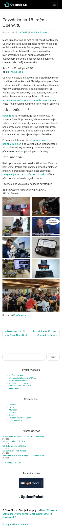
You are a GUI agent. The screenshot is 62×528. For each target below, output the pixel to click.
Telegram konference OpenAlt (20, 418)
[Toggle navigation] (54, 4)
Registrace (8, 115)
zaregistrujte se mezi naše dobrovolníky (23, 174)
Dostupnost (8, 524)
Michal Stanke (39, 32)
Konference (19, 315)
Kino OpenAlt (14, 388)
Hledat (53, 357)
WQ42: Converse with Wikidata (14, 451)
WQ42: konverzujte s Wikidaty (14, 446)
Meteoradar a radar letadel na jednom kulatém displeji (23, 455)
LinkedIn (12, 412)
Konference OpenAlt (16, 375)
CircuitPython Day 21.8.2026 (13, 441)
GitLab (11, 415)
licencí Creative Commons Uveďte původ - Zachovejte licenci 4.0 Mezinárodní (29, 514)
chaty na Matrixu (15, 420)
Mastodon (13, 410)
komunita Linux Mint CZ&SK (20, 386)
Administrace (21, 524)
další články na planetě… (12, 463)
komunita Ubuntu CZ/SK (18, 383)
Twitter (12, 407)
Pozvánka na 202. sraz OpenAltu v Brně (45, 333)
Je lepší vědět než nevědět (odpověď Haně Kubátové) (23, 437)
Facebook (12, 405)
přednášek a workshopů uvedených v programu (28, 100)
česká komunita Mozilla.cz (19, 381)
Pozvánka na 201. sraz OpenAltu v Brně (15, 333)
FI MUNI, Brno (15, 71)
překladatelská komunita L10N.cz (22, 378)
